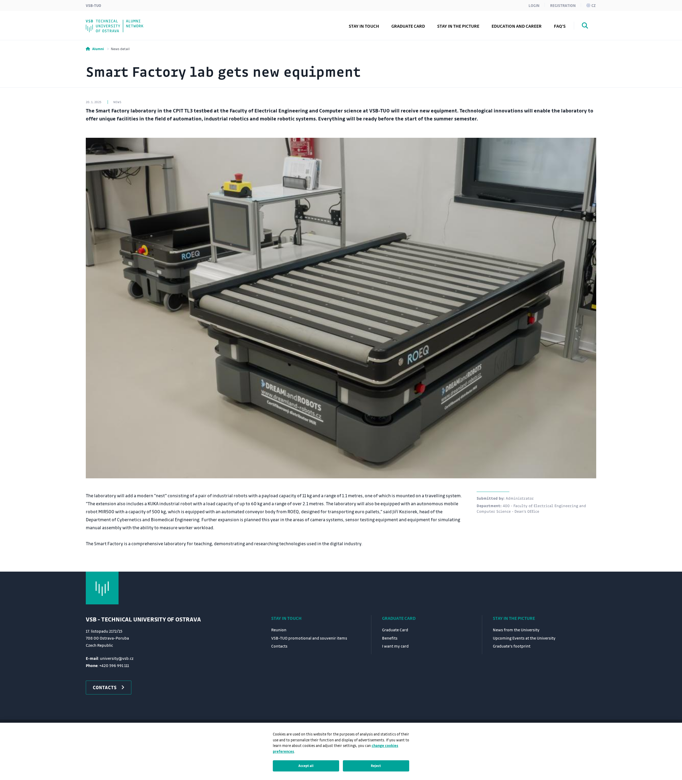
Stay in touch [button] (364, 26)
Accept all (306, 765)
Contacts (106, 22)
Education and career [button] (517, 26)
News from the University (516, 629)
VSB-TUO (93, 5)
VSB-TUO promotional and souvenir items (309, 638)
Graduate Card (399, 618)
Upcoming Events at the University (524, 638)
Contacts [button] (105, 687)
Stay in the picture (514, 618)
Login (534, 5)
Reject (376, 765)
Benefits (389, 638)
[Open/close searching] (585, 26)
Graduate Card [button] (408, 26)
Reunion (278, 629)
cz (593, 5)
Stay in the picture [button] (458, 26)
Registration (563, 5)
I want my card (113, 22)
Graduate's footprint (120, 22)
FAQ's (560, 26)
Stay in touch (286, 618)
